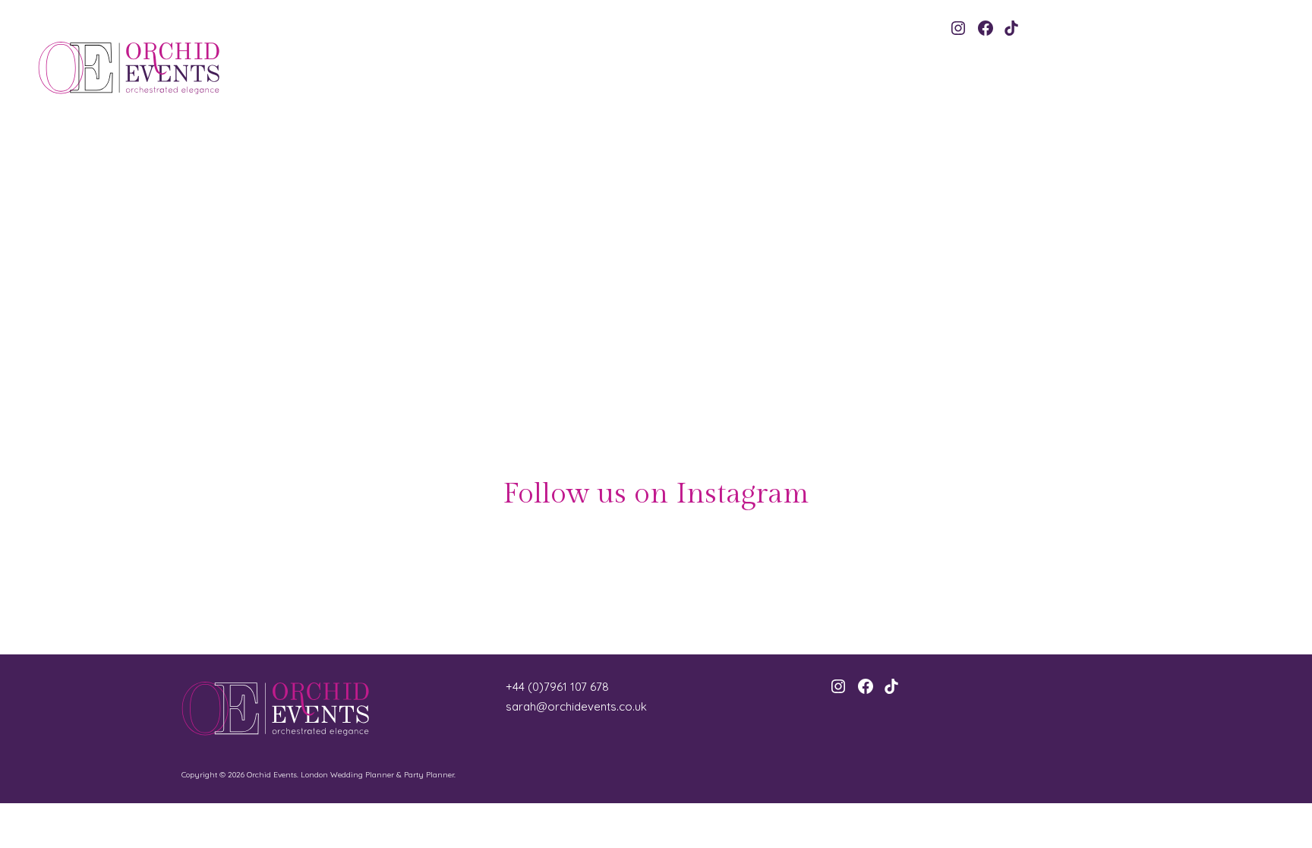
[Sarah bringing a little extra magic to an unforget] (1205, 585)
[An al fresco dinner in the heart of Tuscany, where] (106, 585)
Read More (621, 277)
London (779, 318)
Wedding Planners (539, 340)
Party (952, 318)
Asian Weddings (542, 318)
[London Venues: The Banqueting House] (332, 286)
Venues (1034, 318)
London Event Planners (839, 318)
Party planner (991, 318)
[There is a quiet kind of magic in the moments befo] (766, 585)
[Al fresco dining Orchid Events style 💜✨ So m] (986, 585)
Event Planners (735, 318)
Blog (567, 211)
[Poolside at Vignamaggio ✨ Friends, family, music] (546, 585)
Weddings (595, 340)
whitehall (634, 340)
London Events (911, 318)
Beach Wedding (675, 318)
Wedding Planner (1083, 318)
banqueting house (609, 318)
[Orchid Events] (152, 67)
